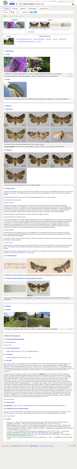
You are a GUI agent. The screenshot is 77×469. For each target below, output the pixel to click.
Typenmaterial (62, 39)
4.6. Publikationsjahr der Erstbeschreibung (16, 408)
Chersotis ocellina (8, 191)
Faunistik (55, 39)
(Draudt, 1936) (27, 357)
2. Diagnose (8, 106)
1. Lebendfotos (9, 51)
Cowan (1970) (18, 413)
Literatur (39, 41)
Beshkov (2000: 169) (9, 374)
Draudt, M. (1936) (32, 434)
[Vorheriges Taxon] (10, 4)
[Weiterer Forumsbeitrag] (27, 252)
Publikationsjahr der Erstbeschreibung (26, 41)
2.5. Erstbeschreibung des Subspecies (23, 278)
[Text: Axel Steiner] (14, 252)
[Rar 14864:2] (67, 275)
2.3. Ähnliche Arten (9, 188)
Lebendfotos (14, 19)
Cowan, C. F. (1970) (12, 431)
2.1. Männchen (8, 109)
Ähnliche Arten (31, 31)
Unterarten (48, 39)
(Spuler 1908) (8, 345)
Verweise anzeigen (49, 446)
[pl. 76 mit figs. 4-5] (23, 429)
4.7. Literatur (7, 419)
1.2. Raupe (7, 79)
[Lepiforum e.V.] (5, 3)
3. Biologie (7, 306)
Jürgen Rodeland (34, 446)
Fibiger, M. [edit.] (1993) (14, 437)
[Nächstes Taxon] (14, 4)
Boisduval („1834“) (22, 425)
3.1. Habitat (7, 309)
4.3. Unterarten (8, 354)
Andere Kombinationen (39, 39)
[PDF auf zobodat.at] (54, 423)
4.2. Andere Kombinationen (12, 348)
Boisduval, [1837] (21, 351)
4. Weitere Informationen (12, 336)
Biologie (9, 36)
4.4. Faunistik (8, 360)
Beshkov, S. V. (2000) (13, 422)
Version (41, 446)
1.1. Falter (7, 54)
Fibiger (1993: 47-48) (13, 363)
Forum (70, 73)
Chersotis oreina (21, 197)
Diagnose (50, 19)
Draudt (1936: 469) (17, 405)
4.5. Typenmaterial (9, 402)
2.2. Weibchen (8, 150)
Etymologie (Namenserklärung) (24, 39)
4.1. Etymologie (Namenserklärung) (14, 339)
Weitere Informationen (44, 36)
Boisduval (6, 411)
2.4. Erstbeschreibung (10, 255)
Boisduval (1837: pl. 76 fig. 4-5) (16, 275)
